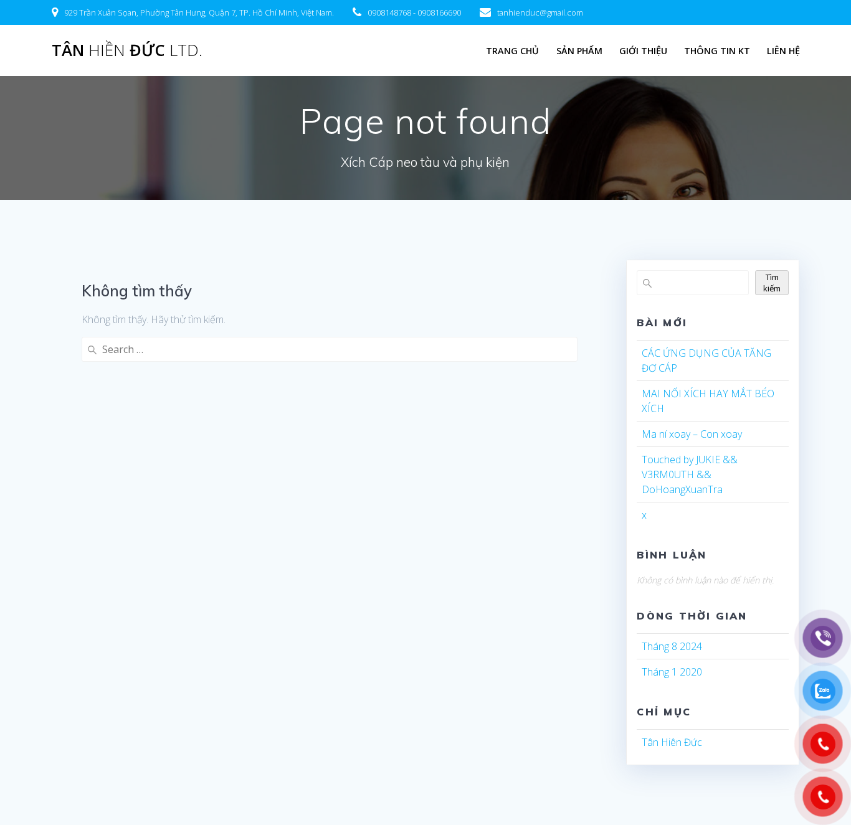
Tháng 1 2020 (672, 672)
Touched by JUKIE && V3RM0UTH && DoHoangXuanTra (690, 474)
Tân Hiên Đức (672, 742)
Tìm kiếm (772, 282)
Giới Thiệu (643, 51)
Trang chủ (512, 51)
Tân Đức (127, 50)
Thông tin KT (717, 51)
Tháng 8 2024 (672, 646)
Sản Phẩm (579, 51)
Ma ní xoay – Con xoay (692, 434)
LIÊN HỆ (783, 51)
